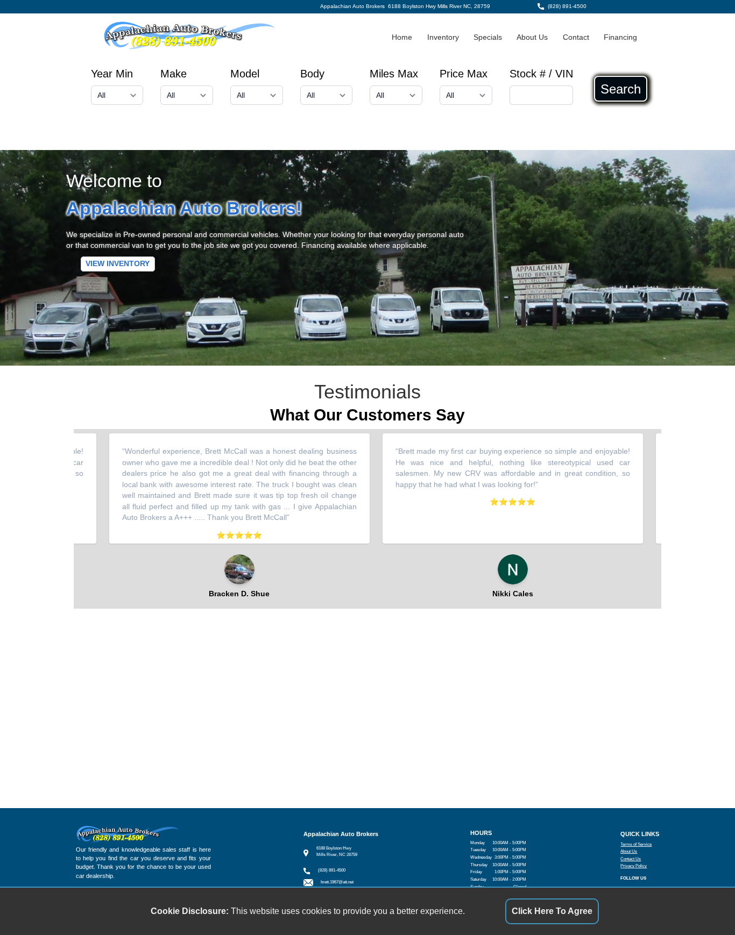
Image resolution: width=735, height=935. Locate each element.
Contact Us (630, 859)
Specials (487, 37)
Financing (620, 37)
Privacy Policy (633, 865)
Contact (576, 37)
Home (402, 37)
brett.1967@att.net (337, 882)
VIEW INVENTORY (118, 264)
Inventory (443, 37)
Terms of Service (636, 844)
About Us (532, 37)
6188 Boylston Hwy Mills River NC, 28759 (439, 6)
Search (620, 88)
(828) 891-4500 (567, 6)
